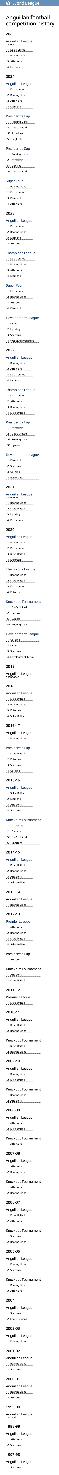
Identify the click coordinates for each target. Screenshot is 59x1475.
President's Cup (18, 116)
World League (24, 3)
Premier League (18, 921)
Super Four (14, 181)
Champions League (20, 253)
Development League (22, 318)
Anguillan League (19, 41)
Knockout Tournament (23, 601)
